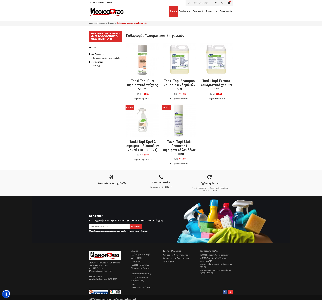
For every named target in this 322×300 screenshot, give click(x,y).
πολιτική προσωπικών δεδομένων (135, 231)
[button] (6, 293)
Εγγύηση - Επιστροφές (141, 254)
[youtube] (230, 292)
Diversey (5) (97, 66)
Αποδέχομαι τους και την (119, 231)
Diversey (111, 23)
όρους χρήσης (110, 231)
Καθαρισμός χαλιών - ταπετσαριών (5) (106, 58)
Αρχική (92, 23)
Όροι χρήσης (136, 261)
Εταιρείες (101, 23)
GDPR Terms (136, 258)
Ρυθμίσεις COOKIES (140, 265)
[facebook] (225, 292)
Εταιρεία (134, 251)
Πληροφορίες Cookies (140, 268)
